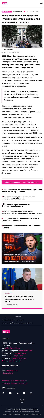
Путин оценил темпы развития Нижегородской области (16, 205)
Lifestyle (17, 11)
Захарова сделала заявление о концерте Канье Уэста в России (20, 219)
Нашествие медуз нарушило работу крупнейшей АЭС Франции (18, 198)
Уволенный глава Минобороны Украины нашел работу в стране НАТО (19, 299)
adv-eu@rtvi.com (19, 358)
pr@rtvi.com (18, 356)
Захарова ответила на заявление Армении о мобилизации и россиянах (22, 191)
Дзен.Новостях (11, 370)
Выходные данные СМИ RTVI (11, 317)
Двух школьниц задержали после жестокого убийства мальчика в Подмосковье (22, 212)
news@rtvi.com (20, 353)
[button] (41, 3)
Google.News (8, 373)
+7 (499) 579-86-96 (12, 348)
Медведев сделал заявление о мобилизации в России (22, 227)
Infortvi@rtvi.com (25, 351)
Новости (9, 293)
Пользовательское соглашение (12, 320)
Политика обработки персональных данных (17, 323)
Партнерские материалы (11, 361)
